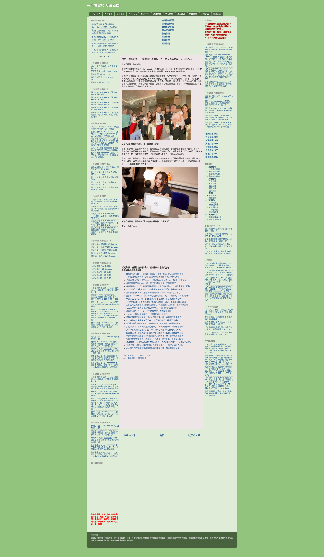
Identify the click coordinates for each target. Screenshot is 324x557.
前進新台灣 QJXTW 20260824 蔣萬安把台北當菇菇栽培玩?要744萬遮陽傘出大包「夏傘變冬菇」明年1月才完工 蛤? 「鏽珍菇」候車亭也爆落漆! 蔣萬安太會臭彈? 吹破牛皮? (105, 315)
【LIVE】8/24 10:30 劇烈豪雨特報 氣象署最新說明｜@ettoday (218, 333)
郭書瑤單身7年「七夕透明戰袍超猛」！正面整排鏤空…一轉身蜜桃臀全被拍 (158, 286)
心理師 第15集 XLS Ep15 (101, 278)
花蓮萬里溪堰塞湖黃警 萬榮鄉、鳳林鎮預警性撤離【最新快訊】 (218, 240)
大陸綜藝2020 (211, 150)
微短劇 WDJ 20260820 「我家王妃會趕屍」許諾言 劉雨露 (105, 104)
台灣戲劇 (108, 14)
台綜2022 (205, 14)
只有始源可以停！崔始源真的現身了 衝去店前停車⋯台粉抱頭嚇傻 (154, 327)
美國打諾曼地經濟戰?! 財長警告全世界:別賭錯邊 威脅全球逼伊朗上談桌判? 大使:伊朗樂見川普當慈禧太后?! (219, 297)
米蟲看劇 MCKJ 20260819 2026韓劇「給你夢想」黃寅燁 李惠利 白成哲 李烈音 (105, 201)
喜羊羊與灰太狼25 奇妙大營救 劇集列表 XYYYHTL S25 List (105, 168)
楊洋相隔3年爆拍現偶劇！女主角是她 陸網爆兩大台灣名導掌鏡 (153, 323)
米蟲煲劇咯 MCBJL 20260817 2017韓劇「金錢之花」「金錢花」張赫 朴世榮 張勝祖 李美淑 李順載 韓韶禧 (104, 231)
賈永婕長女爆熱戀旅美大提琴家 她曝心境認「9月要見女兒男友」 (154, 330)
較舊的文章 (194, 435)
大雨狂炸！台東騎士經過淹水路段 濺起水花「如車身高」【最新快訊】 (218, 252)
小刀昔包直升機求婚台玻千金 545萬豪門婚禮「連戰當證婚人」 (153, 320)
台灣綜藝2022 (211, 134)
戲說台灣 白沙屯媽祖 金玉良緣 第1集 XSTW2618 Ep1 (104, 67)
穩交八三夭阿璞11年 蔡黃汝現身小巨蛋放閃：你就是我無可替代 (153, 299)
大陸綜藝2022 (211, 137)
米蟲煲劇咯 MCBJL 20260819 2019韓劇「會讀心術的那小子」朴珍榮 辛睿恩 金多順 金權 (104, 223)
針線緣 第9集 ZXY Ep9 (100, 82)
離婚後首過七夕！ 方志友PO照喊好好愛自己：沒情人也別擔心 (153, 293)
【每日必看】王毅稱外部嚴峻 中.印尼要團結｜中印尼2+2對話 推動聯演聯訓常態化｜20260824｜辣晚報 (219, 273)
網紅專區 (157, 14)
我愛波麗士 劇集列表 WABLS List (104, 244)
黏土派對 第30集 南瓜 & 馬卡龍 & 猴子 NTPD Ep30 (104, 173)
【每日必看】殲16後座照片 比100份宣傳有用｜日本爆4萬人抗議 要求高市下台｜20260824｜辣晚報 (218, 265)
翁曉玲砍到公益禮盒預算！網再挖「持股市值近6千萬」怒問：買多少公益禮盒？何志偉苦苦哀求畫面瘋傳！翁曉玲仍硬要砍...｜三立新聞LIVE (219, 371)
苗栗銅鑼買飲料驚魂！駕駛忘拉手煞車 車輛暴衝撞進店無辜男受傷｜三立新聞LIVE (218, 393)
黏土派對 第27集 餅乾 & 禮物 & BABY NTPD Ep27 (103, 183)
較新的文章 (130, 435)
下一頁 (108, 57)
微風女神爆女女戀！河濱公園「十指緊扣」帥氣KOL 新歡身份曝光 (154, 339)
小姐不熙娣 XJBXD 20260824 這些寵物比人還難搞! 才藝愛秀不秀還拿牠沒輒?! (105, 290)
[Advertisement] (142, 34)
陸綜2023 (145, 14)
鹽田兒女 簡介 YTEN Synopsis (103, 253)
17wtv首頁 (96, 14)
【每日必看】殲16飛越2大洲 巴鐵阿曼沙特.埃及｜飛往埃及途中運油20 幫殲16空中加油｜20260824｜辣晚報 (218, 281)
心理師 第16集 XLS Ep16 (101, 275)
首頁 (162, 435)
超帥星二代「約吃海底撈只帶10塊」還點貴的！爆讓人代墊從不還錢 (154, 333)
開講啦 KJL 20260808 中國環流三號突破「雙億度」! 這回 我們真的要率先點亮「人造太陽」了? (104, 344)
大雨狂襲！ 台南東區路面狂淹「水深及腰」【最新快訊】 (218, 235)
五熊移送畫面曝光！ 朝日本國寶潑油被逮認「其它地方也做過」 (153, 277)
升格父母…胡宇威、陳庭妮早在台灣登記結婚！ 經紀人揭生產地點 (154, 345)
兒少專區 (169, 14)
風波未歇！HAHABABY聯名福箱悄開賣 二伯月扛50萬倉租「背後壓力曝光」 (159, 342)
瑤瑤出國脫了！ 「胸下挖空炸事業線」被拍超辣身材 (148, 311)
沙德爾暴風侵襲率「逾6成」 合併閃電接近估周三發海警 (218, 323)
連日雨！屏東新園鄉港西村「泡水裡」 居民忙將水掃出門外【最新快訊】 (218, 246)
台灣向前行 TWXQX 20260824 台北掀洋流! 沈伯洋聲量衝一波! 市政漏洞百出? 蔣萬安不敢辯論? (104, 325)
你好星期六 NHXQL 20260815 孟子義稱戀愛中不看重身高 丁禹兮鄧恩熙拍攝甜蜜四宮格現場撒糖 (104, 358)
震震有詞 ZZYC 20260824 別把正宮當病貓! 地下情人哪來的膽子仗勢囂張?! (105, 304)
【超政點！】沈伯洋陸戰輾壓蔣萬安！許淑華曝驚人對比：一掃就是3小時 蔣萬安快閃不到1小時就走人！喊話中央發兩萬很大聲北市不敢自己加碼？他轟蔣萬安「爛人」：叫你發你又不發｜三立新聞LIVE (219, 383)
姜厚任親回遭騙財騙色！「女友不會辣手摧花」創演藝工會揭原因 (153, 317)
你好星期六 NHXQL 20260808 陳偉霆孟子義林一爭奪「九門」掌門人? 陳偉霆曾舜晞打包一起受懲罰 (104, 365)
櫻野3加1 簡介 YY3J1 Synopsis (103, 256)
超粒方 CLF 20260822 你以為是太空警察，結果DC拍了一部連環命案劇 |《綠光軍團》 (104, 155)
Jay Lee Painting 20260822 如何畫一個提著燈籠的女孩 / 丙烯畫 (105, 128)
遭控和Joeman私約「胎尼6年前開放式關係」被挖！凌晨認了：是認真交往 (157, 296)
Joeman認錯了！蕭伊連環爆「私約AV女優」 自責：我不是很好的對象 (156, 302)
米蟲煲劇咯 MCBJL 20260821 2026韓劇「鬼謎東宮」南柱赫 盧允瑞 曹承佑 (105, 216)
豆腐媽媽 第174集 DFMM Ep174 (104, 71)
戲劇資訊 (181, 14)
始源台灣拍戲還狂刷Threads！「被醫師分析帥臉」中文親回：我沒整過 (156, 280)
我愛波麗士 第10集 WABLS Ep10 (104, 250)
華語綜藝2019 (211, 154)
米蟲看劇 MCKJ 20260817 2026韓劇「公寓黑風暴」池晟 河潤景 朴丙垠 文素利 (105, 209)
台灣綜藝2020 (211, 147)
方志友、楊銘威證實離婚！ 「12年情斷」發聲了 (146, 314)
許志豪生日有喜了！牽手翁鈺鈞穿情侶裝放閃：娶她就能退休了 (152, 348)
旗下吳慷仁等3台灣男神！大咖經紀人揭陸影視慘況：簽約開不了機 (154, 289)
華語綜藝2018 (211, 157)
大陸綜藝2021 (211, 144)
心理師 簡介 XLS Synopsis (101, 269)
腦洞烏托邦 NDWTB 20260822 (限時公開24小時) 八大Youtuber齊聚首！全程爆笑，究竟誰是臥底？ (104, 134)
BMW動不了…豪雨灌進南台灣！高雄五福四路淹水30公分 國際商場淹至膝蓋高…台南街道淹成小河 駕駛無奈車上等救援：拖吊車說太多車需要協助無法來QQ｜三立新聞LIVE (219, 360)
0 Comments (145, 355)
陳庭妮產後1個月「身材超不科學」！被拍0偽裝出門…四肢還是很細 (154, 274)
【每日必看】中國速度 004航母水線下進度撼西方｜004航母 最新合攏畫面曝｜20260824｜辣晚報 (218, 289)
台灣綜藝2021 (211, 140)
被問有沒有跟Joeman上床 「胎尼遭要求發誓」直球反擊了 (151, 283)
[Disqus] (162, 394)
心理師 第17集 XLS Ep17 (101, 272)
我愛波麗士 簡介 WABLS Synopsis (104, 247)
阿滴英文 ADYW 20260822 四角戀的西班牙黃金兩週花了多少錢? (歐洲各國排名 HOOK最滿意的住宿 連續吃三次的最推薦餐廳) (105, 142)
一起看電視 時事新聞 (103, 6)
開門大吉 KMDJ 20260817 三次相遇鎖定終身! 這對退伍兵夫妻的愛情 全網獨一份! (105, 351)
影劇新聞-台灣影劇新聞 (137, 358)
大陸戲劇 (120, 14)
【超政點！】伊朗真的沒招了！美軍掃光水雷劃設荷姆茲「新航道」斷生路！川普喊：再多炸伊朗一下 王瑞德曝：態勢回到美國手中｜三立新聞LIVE (218, 348)
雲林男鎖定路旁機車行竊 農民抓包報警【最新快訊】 (218, 230)
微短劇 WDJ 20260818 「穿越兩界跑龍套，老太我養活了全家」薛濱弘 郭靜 (105, 115)
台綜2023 (133, 14)
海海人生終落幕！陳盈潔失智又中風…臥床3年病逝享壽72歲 (151, 308)
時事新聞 (193, 14)
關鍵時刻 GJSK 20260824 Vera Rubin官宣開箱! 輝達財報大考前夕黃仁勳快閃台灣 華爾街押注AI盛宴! (105, 297)
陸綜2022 (217, 14)
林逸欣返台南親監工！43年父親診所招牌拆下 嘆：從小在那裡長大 (154, 336)
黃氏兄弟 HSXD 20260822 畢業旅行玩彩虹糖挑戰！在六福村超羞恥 (104, 149)
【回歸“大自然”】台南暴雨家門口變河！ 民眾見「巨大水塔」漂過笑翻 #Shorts (219, 312)
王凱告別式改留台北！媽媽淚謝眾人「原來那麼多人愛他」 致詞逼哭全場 (157, 305)
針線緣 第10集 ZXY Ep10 (101, 74)
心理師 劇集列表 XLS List (101, 266)
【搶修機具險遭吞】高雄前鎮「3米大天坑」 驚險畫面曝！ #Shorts (219, 328)
